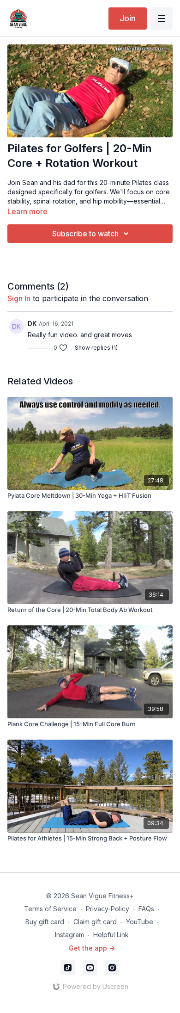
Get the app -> (92, 948)
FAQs (146, 909)
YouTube (139, 922)
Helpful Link (111, 935)
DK (32, 323)
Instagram (69, 935)
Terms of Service (50, 909)
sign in (18, 298)
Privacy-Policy (107, 909)
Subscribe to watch (85, 233)
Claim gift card (95, 922)
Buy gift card (44, 922)
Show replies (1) (96, 347)
